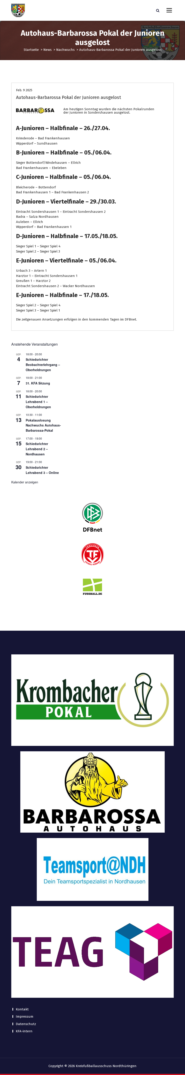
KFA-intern (24, 1031)
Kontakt (22, 1009)
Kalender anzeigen (24, 482)
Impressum (24, 1016)
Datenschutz (26, 1024)
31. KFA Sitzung (38, 383)
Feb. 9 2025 (24, 90)
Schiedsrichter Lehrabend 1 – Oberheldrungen (38, 401)
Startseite (31, 50)
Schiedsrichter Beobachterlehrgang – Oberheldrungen (43, 364)
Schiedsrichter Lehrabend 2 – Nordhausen (37, 448)
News (47, 50)
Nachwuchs (65, 50)
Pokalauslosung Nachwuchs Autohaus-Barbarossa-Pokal (43, 425)
